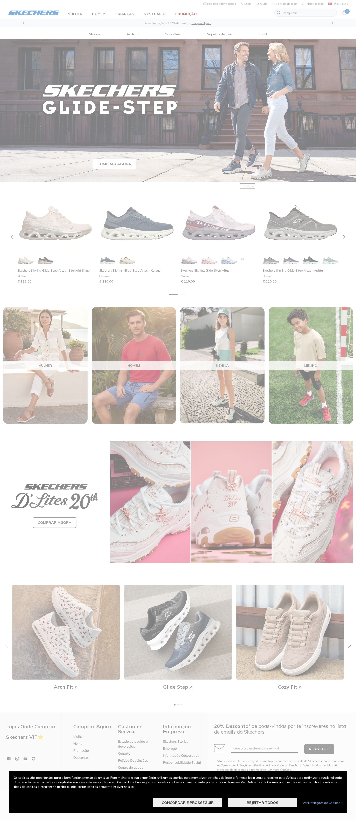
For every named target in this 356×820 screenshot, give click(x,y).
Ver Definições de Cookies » (322, 803)
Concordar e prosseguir (188, 802)
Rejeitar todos (262, 802)
